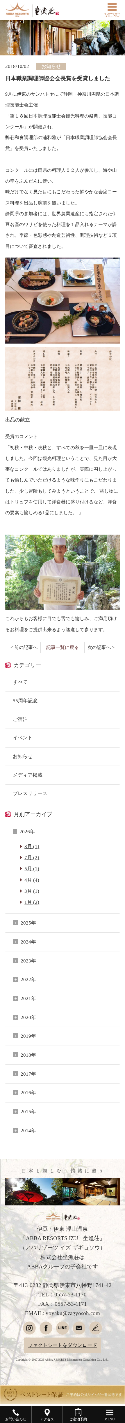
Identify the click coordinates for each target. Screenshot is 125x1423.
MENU (112, 15)
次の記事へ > (101, 647)
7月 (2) (31, 857)
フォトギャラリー (62, 1175)
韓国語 (91, 1315)
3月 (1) (31, 891)
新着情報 (62, 1135)
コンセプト (63, 1054)
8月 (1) (31, 846)
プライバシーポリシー (62, 1228)
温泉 (62, 1095)
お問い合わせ (62, 1202)
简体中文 (91, 1302)
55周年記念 (25, 700)
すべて (20, 682)
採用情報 (62, 1255)
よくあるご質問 (62, 1215)
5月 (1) (31, 868)
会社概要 (62, 1242)
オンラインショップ (62, 1282)
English (33, 1302)
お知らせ (23, 756)
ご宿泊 (20, 719)
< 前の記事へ (24, 647)
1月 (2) (31, 902)
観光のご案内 (62, 1162)
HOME (62, 1041)
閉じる (114, 1008)
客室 (62, 1068)
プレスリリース (30, 793)
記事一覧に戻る (62, 647)
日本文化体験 (62, 1148)
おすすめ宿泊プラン (62, 1188)
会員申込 (91, 1026)
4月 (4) (31, 880)
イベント (23, 738)
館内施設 (62, 1108)
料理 (62, 1081)
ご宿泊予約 (34, 1026)
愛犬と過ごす (62, 1269)
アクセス (62, 1121)
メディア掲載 (27, 775)
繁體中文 (33, 1315)
